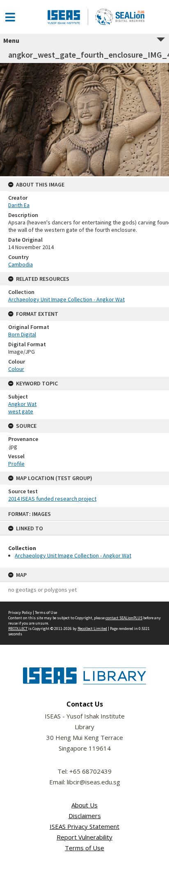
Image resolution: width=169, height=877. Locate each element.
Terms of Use (46, 612)
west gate (20, 411)
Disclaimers (85, 816)
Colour (16, 369)
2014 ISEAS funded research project (52, 498)
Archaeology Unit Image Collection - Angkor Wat (73, 555)
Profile (16, 463)
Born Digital (22, 334)
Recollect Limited (92, 628)
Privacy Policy (20, 612)
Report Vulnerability (84, 837)
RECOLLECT (17, 628)
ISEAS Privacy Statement (84, 826)
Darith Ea (19, 205)
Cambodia (20, 264)
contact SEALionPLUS (123, 617)
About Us (84, 805)
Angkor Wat (22, 404)
